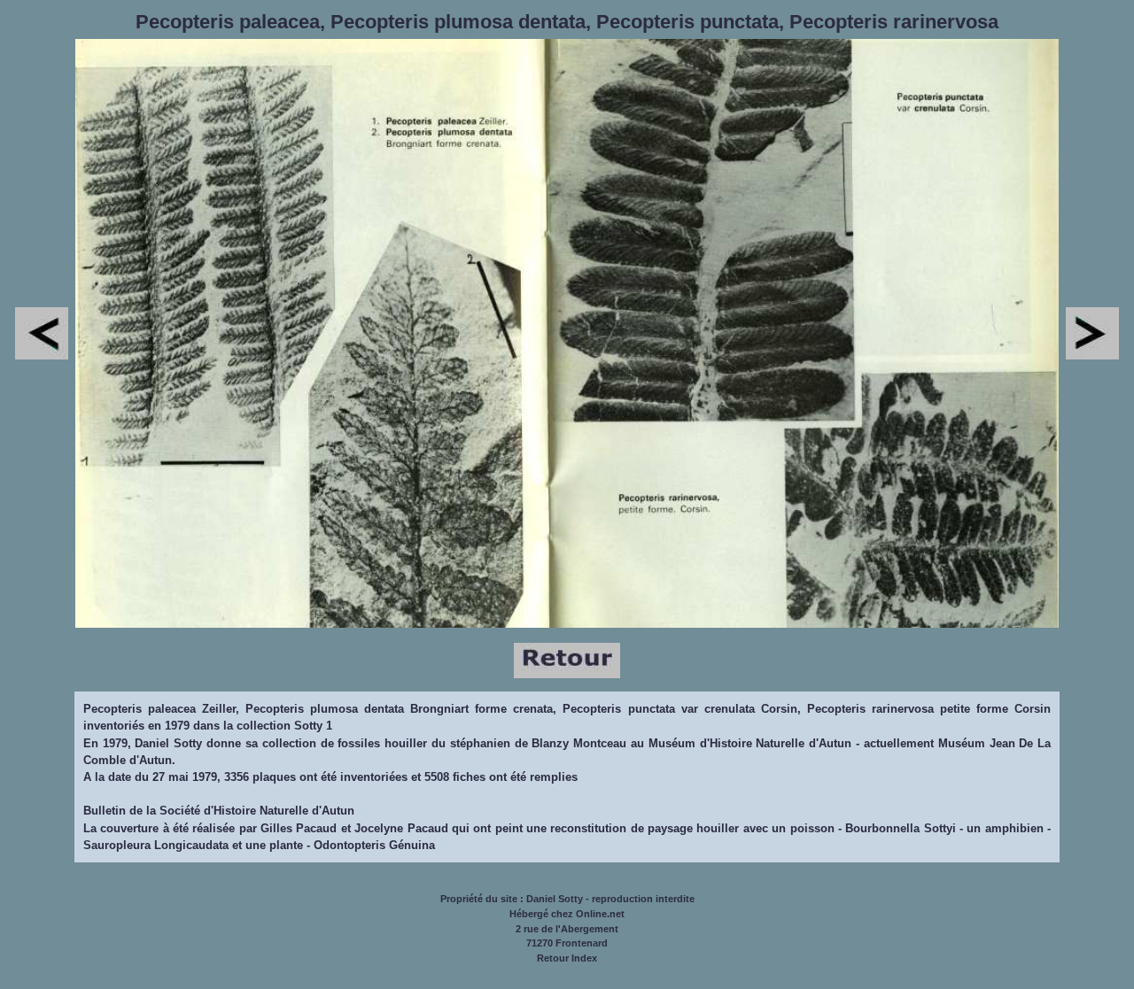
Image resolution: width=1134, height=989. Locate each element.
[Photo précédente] (41, 355)
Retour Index (567, 958)
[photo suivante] (1092, 355)
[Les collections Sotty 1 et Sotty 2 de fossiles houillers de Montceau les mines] (567, 674)
